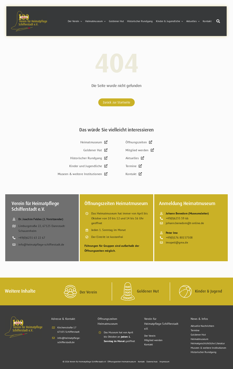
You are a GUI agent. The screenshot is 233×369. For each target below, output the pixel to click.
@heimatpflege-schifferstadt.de (43, 244)
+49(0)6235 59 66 (177, 218)
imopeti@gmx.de (177, 242)
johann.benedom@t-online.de (185, 223)
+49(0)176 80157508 (179, 237)
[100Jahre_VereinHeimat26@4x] (29, 12)
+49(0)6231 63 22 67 (31, 237)
